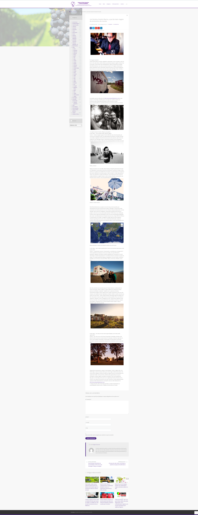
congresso (74, 26)
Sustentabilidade (75, 108)
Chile (74, 57)
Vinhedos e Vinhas (75, 114)
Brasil (74, 56)
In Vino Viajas (73, 512)
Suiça (74, 91)
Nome (87, 417)
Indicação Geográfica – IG (75, 43)
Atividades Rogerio (75, 23)
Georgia (74, 71)
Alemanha (75, 50)
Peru (74, 84)
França (73, 30)
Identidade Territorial (74, 40)
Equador (74, 63)
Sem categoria (75, 106)
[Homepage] (81, 3)
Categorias (108, 3)
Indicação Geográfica (75, 103)
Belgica (74, 54)
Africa (74, 48)
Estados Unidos (76, 68)
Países (73, 47)
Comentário (89, 399)
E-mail (87, 422)
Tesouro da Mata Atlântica (75, 110)
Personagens (74, 97)
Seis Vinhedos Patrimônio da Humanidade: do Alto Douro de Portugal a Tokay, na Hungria (95, 464)
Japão (74, 79)
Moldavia (75, 82)
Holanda (74, 74)
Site (87, 428)
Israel (74, 76)
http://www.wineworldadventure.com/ (112, 98)
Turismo (73, 112)
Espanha (75, 66)
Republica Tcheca (75, 88)
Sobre (104, 3)
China (74, 59)
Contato (122, 3)
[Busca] (125, 3)
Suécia (74, 90)
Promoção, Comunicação (74, 100)
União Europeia (76, 94)
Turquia (74, 93)
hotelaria (74, 35)
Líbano (74, 81)
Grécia (74, 72)
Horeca (73, 33)
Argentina (75, 51)
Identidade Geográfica (74, 37)
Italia (74, 78)
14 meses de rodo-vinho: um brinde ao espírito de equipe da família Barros (117, 463)
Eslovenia (75, 65)
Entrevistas (116, 24)
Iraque (74, 75)
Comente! (110, 24)
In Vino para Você (115, 3)
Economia (74, 28)
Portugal (75, 85)
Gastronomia (74, 32)
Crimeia (74, 60)
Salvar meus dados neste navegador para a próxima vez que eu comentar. (99, 435)
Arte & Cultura (74, 22)
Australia (75, 53)
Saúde (73, 105)
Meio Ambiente (75, 45)
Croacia (74, 62)
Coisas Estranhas (75, 25)
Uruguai (74, 96)
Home (100, 3)
